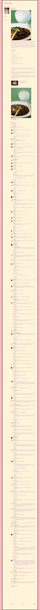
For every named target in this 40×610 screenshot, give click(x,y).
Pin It (11, 9)
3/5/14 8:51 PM (15, 583)
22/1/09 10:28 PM (15, 157)
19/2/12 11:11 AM (15, 341)
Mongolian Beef (13, 8)
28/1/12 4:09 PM (15, 328)
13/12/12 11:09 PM (15, 497)
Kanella (14, 199)
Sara (14, 229)
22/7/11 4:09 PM (15, 215)
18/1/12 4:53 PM (15, 317)
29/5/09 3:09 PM (15, 201)
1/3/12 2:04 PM (15, 351)
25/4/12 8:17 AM (15, 417)
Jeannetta (15, 329)
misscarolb (15, 425)
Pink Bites (8, 3)
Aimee (14, 216)
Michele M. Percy (15, 533)
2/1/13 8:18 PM (15, 506)
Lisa (14, 396)
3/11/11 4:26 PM (15, 271)
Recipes (8, 6)
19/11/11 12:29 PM (15, 280)
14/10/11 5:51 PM (15, 257)
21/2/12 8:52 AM (15, 348)
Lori (14, 129)
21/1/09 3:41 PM (15, 144)
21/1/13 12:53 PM (15, 520)
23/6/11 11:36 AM (15, 212)
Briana (14, 366)
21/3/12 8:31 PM (15, 395)
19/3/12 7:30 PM (15, 391)
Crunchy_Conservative (16, 404)
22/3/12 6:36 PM (15, 398)
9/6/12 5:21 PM (15, 438)
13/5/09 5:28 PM (15, 197)
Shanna (14, 289)
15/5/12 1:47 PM (15, 430)
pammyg (15, 476)
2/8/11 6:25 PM (15, 218)
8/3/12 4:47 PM (15, 365)
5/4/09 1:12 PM (15, 188)
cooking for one (15, 119)
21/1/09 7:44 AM (15, 141)
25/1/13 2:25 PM (15, 528)
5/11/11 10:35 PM (15, 277)
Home (5, 6)
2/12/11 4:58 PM (15, 291)
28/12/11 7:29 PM (15, 307)
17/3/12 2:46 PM (15, 388)
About (5, 14)
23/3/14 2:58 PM (15, 579)
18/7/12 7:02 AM (15, 447)
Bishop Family (15, 439)
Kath (14, 213)
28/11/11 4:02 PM (15, 288)
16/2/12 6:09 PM (15, 337)
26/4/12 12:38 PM (15, 420)
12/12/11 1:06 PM (15, 300)
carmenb (15, 210)
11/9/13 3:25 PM (15, 569)
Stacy (14, 346)
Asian (12, 119)
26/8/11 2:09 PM (15, 231)
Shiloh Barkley (15, 436)
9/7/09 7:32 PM (15, 205)
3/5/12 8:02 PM (15, 427)
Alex (14, 559)
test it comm (15, 159)
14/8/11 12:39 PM (15, 225)
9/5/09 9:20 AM (15, 194)
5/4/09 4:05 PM (15, 191)
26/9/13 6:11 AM (15, 573)
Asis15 (14, 502)
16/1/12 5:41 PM (15, 314)
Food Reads (5, 16)
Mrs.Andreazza (15, 243)
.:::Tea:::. (15, 162)
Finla (14, 138)
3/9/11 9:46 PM (15, 242)
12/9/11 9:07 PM (15, 245)
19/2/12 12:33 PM (15, 345)
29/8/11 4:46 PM (15, 238)
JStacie (14, 254)
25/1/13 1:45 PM (15, 523)
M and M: (15, 399)
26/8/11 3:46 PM (15, 234)
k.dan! (14, 411)
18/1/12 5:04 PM (15, 321)
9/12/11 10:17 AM (15, 297)
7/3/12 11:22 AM (15, 361)
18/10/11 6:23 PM (15, 264)
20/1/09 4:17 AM (15, 124)
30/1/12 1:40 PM (15, 331)
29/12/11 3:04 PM (15, 311)
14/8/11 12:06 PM (15, 221)
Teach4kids (15, 516)
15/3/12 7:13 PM (15, 385)
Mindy (14, 302)
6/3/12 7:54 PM (15, 358)
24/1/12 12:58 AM (15, 325)
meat (17, 119)
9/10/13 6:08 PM (15, 576)
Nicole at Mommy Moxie (16, 246)
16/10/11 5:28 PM (15, 261)
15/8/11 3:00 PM (15, 228)
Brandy (14, 285)
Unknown (15, 184)
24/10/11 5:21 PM (15, 268)
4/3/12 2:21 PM (15, 354)
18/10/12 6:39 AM (15, 475)
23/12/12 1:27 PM (15, 501)
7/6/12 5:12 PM (15, 435)
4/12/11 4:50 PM (15, 294)
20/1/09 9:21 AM (15, 127)
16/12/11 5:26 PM (15, 304)
